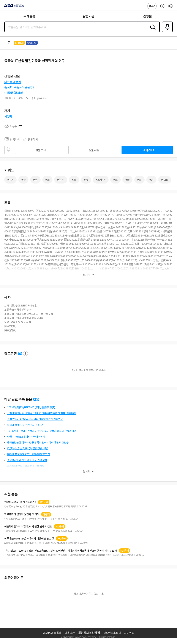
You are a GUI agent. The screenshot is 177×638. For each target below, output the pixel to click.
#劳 (35, 180)
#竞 (127, 180)
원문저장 (94, 150)
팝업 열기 (25, 353)
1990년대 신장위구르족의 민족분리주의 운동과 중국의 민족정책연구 (42, 431)
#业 (23, 180)
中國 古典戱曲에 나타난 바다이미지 (26, 436)
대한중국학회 (12, 82)
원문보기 (40, 150)
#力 (151, 180)
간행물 (147, 16)
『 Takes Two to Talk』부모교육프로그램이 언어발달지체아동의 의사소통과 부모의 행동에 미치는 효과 (60, 550)
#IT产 (10, 180)
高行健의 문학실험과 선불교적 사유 (25, 466)
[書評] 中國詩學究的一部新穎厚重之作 (28, 454)
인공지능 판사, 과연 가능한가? (20, 502)
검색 (152, 30)
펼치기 (86, 274)
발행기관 (89, 16)
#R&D (164, 180)
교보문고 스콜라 (52, 633)
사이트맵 (129, 633)
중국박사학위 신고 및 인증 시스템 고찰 (27, 460)
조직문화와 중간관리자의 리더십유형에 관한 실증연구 (35, 419)
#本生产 (101, 180)
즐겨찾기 (166, 31)
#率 (74, 180)
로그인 (152, 5)
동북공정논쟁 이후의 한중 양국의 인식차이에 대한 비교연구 (37, 442)
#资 (86, 180)
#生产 (60, 180)
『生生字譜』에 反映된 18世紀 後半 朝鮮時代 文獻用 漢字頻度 (41, 413)
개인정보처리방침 (89, 632)
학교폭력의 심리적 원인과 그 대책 (21, 514)
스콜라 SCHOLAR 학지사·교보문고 (13, 6)
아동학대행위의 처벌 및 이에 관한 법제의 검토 (28, 526)
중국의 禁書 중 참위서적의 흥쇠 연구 (26, 424)
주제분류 (29, 16)
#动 (47, 180)
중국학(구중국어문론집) (19, 87)
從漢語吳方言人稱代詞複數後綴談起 (27, 448)
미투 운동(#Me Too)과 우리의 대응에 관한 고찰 (29, 538)
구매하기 (145, 150)
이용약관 (70, 633)
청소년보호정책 (112, 633)
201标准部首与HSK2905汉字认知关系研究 (31, 407)
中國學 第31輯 (13, 92)
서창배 (8, 116)
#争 (139, 180)
